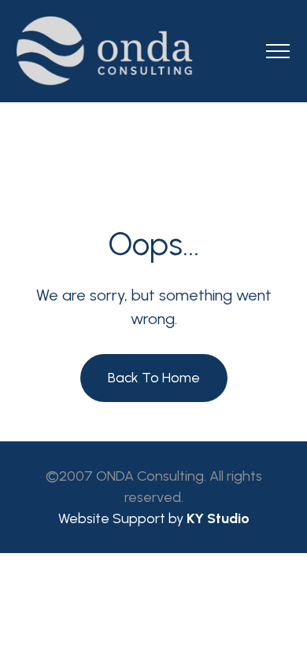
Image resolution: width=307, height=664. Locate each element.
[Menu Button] (278, 54)
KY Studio (218, 518)
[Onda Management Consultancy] (153, 51)
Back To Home (154, 377)
